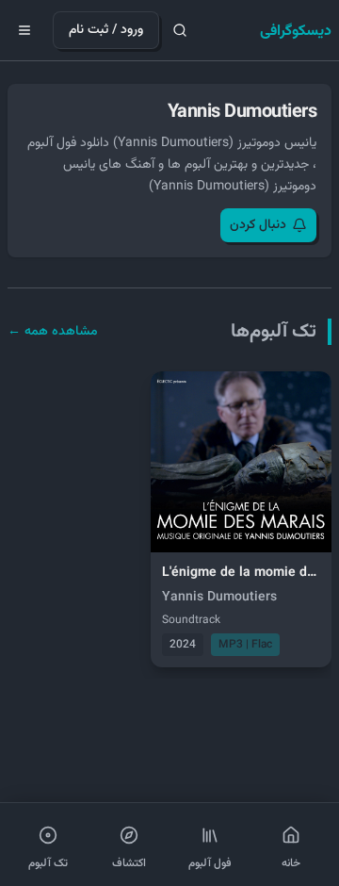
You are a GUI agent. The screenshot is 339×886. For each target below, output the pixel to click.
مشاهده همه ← (53, 331)
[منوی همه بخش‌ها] (24, 30)
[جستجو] (180, 30)
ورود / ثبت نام (106, 30)
